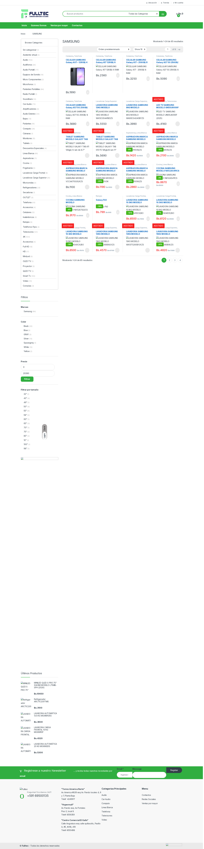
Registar (174, 770)
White (26, 347)
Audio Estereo (31, 114)
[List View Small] (78, 49)
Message (137, 769)
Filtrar (27, 379)
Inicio (24, 25)
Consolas (28, 286)
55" (25, 410)
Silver (26, 338)
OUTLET (28, 197)
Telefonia (78, 56)
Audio (27, 60)
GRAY (26, 334)
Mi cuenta (179, 3)
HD (26, 251)
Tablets (27, 143)
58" (25, 415)
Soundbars (29, 99)
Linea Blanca (142, 133)
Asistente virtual (31, 55)
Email (120, 769)
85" (25, 436)
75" (25, 431)
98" (25, 448)
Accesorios (29, 207)
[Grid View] (66, 49)
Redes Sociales (149, 799)
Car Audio (29, 104)
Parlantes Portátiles (33, 89)
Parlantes (29, 123)
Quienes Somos (38, 25)
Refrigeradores (31, 187)
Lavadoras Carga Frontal (136, 196)
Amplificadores (31, 109)
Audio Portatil (30, 70)
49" (25, 402)
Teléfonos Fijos (31, 227)
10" (25, 440)
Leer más (177, 123)
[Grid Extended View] (70, 49)
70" (25, 427)
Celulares (69, 56)
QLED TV (28, 271)
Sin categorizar (31, 50)
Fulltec (25, 846)
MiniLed (27, 256)
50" (25, 406)
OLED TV (28, 261)
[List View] (74, 49)
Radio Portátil (30, 94)
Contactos (77, 25)
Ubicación (152, 3)
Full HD (27, 246)
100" (26, 444)
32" (25, 394)
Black (26, 326)
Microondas (29, 182)
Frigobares (29, 168)
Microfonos (29, 84)
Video (27, 281)
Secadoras (29, 192)
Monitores (29, 138)
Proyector (29, 266)
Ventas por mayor (59, 25)
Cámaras (28, 133)
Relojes (99, 196)
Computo (29, 128)
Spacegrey (29, 343)
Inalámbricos (30, 217)
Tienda (166, 3)
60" (25, 419)
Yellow (27, 351)
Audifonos (29, 65)
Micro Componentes (33, 79)
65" (25, 423)
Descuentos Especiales (35, 148)
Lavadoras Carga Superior (106, 101)
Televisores (172, 101)
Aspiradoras (131, 133)
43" (25, 398)
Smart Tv (29, 276)
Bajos (27, 118)
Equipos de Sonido (33, 74)
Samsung (28, 311)
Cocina (159, 164)
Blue (26, 330)
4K (26, 237)
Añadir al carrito (86, 92)
